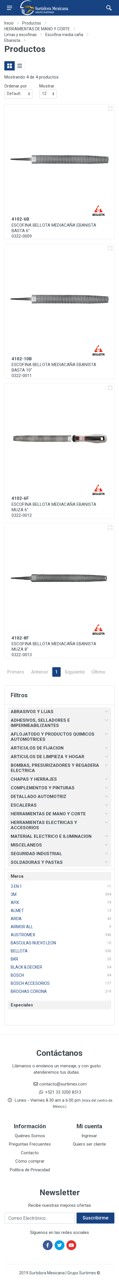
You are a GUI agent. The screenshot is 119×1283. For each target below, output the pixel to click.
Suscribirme (95, 1218)
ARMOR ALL (22, 926)
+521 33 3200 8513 (63, 1092)
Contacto (30, 1152)
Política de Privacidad (30, 1169)
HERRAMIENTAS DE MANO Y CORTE (37, 29)
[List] (19, 65)
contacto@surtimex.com (63, 1084)
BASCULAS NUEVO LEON (33, 943)
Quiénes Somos (30, 1135)
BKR (14, 959)
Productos (31, 23)
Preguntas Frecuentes (30, 1144)
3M (13, 894)
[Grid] (9, 65)
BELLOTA (19, 951)
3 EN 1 (16, 886)
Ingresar (89, 1135)
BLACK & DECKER (26, 967)
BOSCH (17, 975)
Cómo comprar (29, 1161)
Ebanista (12, 40)
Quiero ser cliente (89, 1144)
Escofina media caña (64, 34)
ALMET (17, 910)
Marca (17, 876)
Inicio (9, 23)
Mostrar (46, 86)
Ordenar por (15, 86)
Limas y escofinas (20, 34)
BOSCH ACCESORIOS (30, 983)
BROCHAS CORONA (29, 991)
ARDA (16, 918)
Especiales (22, 1005)
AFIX (15, 902)
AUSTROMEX (23, 935)
